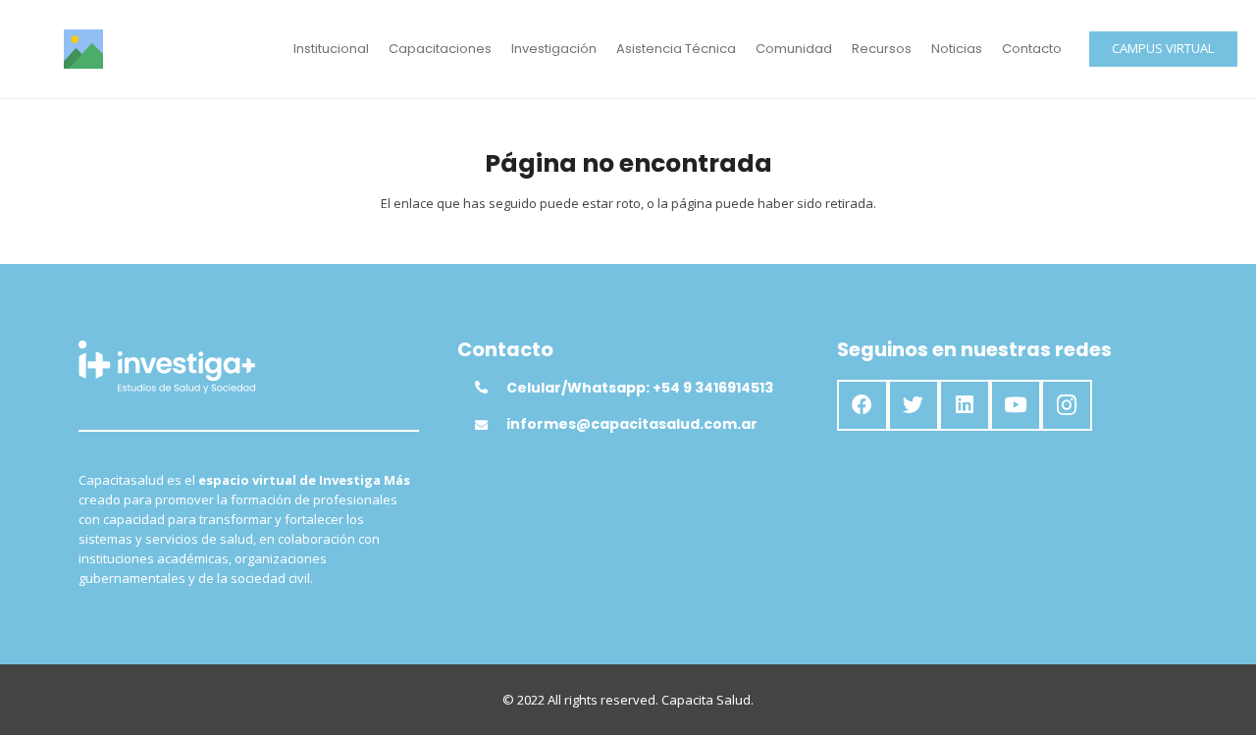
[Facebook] (862, 405)
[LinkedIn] (964, 405)
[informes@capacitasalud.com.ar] (490, 425)
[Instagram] (1066, 405)
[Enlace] (83, 49)
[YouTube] (1015, 405)
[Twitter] (913, 405)
